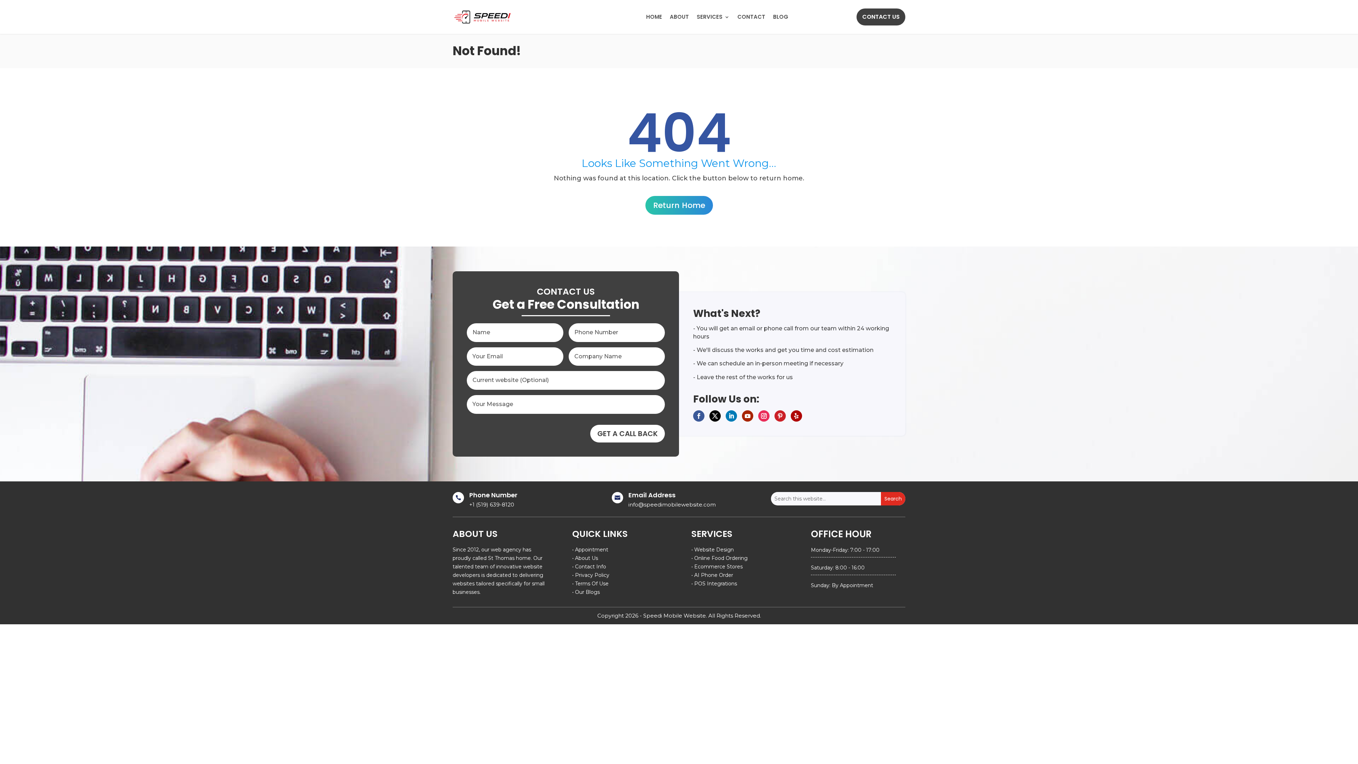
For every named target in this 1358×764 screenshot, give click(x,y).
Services (709, 17)
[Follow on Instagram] (764, 416)
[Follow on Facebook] (698, 416)
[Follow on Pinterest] (780, 416)
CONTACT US (881, 17)
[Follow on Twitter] (715, 416)
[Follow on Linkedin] (731, 416)
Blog (780, 17)
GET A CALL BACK (627, 434)
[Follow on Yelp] (796, 416)
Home (654, 17)
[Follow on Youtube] (747, 416)
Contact (751, 17)
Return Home (679, 205)
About (679, 17)
